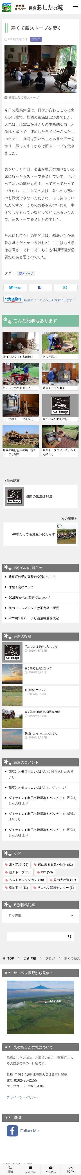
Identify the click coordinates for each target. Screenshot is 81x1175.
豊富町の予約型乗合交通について (32, 577)
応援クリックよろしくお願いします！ (49, 300)
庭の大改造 (65, 880)
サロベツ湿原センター (55, 887)
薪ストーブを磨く (54, 388)
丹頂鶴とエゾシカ (36, 692)
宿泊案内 (18, 887)
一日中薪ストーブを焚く (18, 419)
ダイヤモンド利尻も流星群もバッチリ (35, 798)
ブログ (36, 39)
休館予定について (21, 587)
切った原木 (50, 356)
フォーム (30, 1171)
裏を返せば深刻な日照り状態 (42, 713)
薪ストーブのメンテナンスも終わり (59, 452)
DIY (47, 872)
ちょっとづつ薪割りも (17, 388)
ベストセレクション (26, 880)
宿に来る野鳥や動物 (55, 864)
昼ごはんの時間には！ (57, 419)
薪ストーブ (26, 273)
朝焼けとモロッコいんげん (41, 735)
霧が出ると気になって (38, 670)
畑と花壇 (18, 864)
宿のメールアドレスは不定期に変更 (34, 608)
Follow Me (28, 1130)
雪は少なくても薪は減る (18, 356)
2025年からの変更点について (29, 597)
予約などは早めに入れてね (41, 648)
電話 (10, 1171)
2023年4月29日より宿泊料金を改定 (34, 618)
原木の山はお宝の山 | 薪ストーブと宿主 (19, 452)
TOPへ (71, 1171)
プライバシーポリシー (22, 1097)
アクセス (50, 1171)
